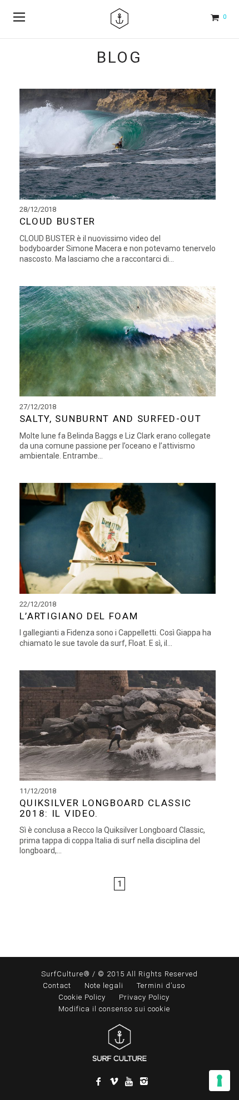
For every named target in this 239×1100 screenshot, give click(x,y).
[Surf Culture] (119, 19)
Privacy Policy (144, 997)
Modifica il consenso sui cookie (114, 1009)
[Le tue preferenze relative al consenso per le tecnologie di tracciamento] (219, 1080)
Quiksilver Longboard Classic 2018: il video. (105, 808)
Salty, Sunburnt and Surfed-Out (110, 418)
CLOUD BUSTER (57, 221)
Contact (57, 985)
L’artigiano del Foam (78, 616)
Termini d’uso (161, 985)
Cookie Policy (82, 997)
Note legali (103, 985)
